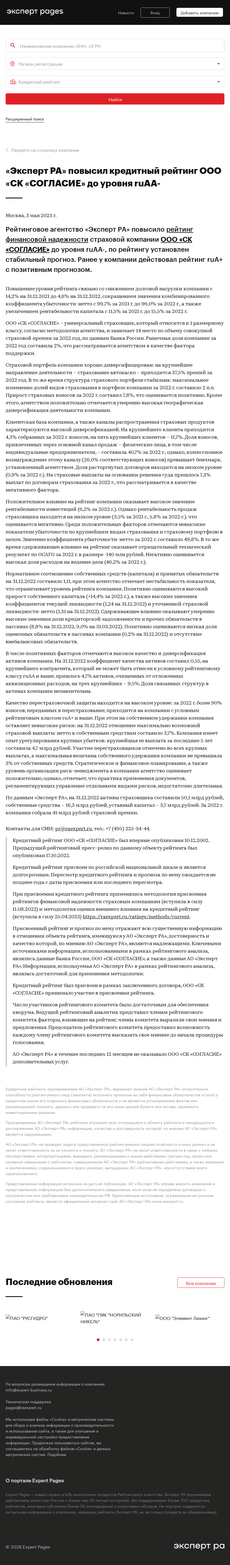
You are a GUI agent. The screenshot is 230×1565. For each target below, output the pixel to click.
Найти (115, 98)
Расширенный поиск (25, 118)
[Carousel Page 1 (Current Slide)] (98, 1339)
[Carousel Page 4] (115, 1339)
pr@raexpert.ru (73, 829)
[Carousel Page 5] (120, 1339)
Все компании (201, 1282)
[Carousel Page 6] (126, 1339)
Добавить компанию (200, 12)
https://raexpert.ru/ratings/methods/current (136, 917)
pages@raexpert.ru (23, 1407)
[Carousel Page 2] (103, 1339)
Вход (155, 12)
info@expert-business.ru (29, 1389)
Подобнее (56, 1454)
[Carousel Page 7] (131, 1339)
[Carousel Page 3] (109, 1339)
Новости (126, 12)
